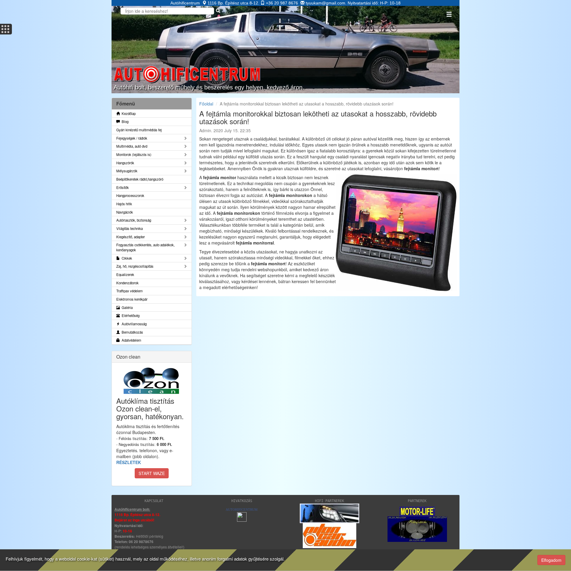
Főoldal (206, 104)
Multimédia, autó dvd (131, 146)
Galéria (126, 307)
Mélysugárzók (126, 170)
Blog (124, 121)
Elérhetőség (129, 315)
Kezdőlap (128, 113)
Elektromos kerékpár (132, 299)
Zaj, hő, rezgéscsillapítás (134, 266)
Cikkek (126, 258)
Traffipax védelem (129, 290)
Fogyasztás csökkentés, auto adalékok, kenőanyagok (145, 247)
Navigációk (124, 212)
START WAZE (152, 473)
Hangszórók (125, 162)
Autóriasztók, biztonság (133, 220)
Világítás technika (129, 228)
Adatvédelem (130, 340)
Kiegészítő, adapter (130, 236)
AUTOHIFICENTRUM (242, 509)
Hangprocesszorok (130, 195)
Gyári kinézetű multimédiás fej (139, 129)
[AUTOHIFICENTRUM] (242, 516)
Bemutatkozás (131, 332)
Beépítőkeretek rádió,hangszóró (139, 179)
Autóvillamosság (133, 323)
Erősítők (122, 187)
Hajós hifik (124, 203)
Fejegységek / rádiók (131, 138)
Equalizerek (125, 274)
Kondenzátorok (127, 282)
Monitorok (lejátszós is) (133, 154)
